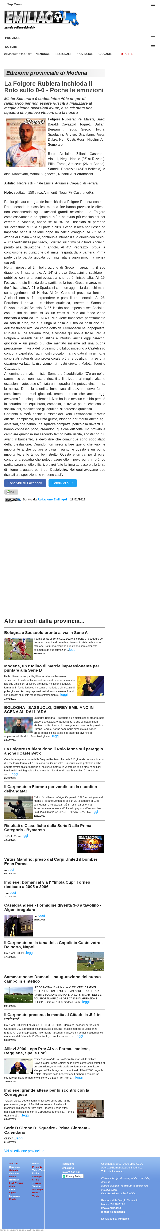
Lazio (12, 1189)
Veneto (35, 1196)
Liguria (12, 1192)
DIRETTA (126, 54)
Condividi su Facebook (25, 483)
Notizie (16, 46)
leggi (72, 649)
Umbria (36, 1192)
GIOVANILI (105, 54)
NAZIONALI (43, 54)
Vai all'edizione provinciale (24, 1151)
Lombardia (14, 1196)
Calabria (13, 1170)
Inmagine (123, 1218)
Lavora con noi (71, 1172)
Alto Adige (37, 1189)
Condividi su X (63, 483)
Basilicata (14, 1167)
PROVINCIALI (84, 54)
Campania (14, 1173)
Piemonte (37, 1167)
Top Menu (14, 4)
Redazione (68, 1163)
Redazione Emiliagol (52, 499)
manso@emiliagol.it (113, 1211)
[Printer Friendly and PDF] (11, 491)
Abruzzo (13, 1163)
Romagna (14, 1180)
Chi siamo (68, 1168)
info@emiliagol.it (111, 1208)
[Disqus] (54, 554)
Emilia (12, 1176)
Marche (13, 1199)
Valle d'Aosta (39, 1170)
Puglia (35, 1173)
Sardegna (37, 1176)
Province (17, 38)
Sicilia (35, 1180)
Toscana (36, 1183)
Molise (35, 1163)
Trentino (36, 1186)
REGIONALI (63, 54)
